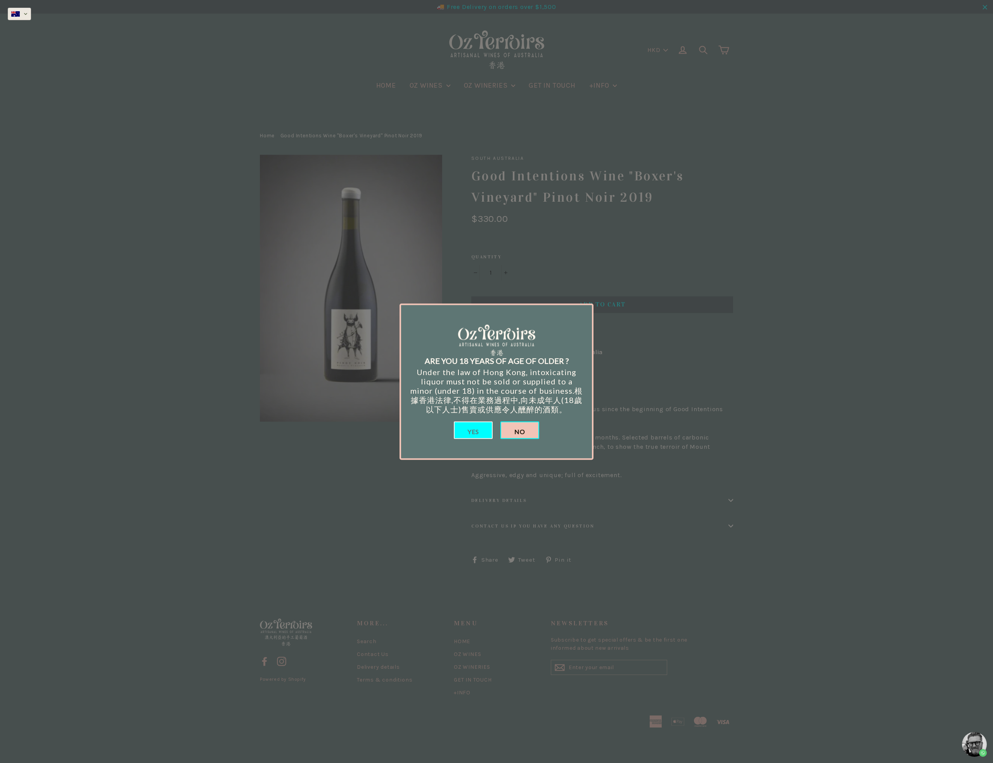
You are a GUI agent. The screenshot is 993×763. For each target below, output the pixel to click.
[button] (19, 14)
